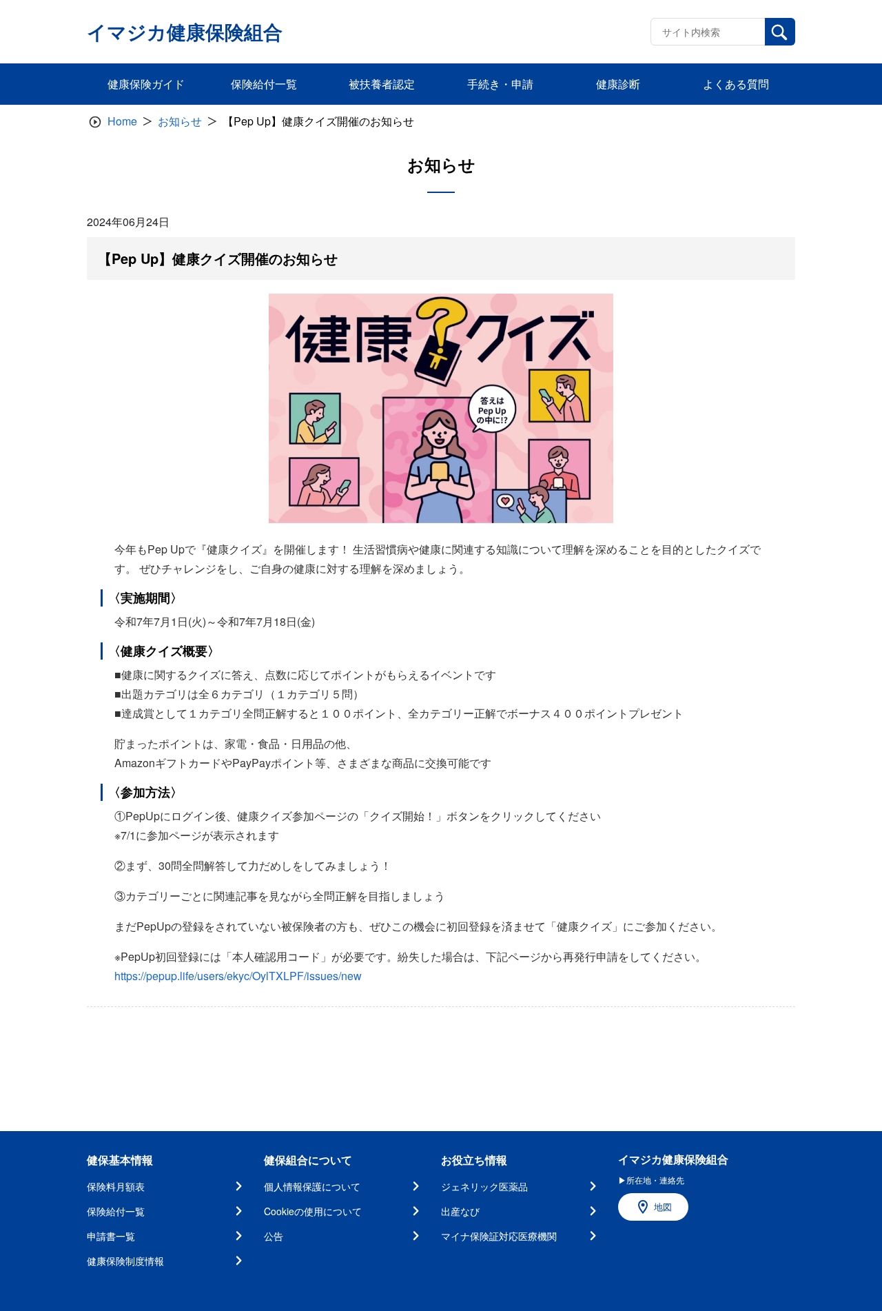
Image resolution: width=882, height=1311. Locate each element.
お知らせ (180, 121)
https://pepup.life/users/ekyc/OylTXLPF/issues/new (238, 976)
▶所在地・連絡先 (651, 1180)
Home (122, 121)
